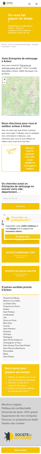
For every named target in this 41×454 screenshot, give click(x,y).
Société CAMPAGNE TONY (20, 252)
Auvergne (35, 44)
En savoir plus (22, 236)
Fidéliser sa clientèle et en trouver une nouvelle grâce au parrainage (22, 378)
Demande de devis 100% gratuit (20, 412)
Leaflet (8, 115)
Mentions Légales (12, 404)
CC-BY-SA (36, 115)
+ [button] (4, 79)
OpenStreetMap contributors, (25, 115)
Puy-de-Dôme (6, 46)
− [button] (4, 82)
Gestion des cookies (13, 423)
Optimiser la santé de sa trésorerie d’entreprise (18, 384)
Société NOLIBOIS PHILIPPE (20, 271)
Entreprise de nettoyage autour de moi (16, 66)
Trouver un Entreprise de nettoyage (19, 44)
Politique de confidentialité (16, 408)
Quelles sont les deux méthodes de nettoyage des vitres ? (21, 389)
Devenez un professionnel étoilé (20, 419)
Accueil (4, 44)
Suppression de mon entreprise (19, 415)
